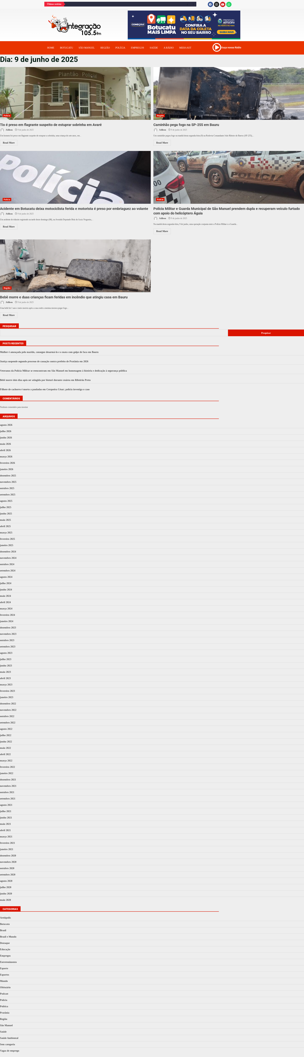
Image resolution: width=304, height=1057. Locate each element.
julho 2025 (5, 507)
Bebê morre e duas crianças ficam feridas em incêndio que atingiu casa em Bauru (75, 265)
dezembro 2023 (8, 627)
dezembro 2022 (8, 703)
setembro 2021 (7, 798)
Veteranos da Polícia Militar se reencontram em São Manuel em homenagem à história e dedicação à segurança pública (63, 370)
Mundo (4, 981)
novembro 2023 (8, 634)
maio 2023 (5, 672)
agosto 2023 (6, 653)
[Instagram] (216, 4)
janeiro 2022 (6, 773)
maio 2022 (5, 748)
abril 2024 (5, 602)
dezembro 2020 (8, 855)
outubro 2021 (7, 792)
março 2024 (6, 608)
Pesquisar (9, 326)
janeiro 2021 (6, 849)
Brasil (3, 930)
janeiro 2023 (6, 697)
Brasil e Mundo (8, 936)
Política (4, 1006)
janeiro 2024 (6, 621)
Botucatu (66, 47)
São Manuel (6, 1025)
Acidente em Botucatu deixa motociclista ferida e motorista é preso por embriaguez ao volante (75, 177)
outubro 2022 (7, 716)
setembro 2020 (7, 874)
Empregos (137, 47)
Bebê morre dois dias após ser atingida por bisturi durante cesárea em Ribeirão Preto (45, 380)
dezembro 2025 (8, 475)
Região (105, 47)
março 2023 (6, 684)
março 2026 (6, 456)
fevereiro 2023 (7, 691)
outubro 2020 (7, 868)
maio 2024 (5, 596)
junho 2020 (6, 893)
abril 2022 (5, 754)
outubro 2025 (7, 488)
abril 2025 (5, 526)
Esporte (4, 968)
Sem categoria (7, 1044)
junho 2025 (6, 513)
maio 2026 (5, 444)
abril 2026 (5, 450)
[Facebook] (210, 4)
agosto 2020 (6, 881)
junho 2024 (6, 589)
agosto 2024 (6, 577)
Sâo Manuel (87, 47)
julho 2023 (5, 659)
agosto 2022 (6, 729)
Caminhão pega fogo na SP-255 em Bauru (186, 125)
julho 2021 (5, 811)
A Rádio (169, 47)
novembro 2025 (8, 482)
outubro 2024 (7, 564)
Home (50, 47)
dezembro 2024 (8, 551)
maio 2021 (5, 824)
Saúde (154, 47)
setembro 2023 (7, 646)
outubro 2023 (7, 640)
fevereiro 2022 (7, 767)
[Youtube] (222, 4)
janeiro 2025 (6, 545)
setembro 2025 (7, 494)
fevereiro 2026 (7, 463)
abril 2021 (5, 830)
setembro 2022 (7, 722)
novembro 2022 (8, 710)
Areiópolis (5, 917)
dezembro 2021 (8, 779)
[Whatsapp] (229, 4)
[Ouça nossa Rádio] (216, 47)
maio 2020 (5, 900)
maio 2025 (5, 520)
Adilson (9, 130)
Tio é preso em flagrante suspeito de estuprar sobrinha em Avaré (75, 93)
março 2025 (6, 532)
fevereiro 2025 (7, 539)
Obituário (5, 987)
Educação (5, 949)
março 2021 (6, 836)
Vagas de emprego (9, 1050)
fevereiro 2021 (7, 843)
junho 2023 (6, 665)
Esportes (4, 974)
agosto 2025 (6, 501)
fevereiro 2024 (7, 615)
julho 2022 (5, 735)
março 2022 (6, 760)
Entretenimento (8, 962)
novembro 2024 (8, 558)
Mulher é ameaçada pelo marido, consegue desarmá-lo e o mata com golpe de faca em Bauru (49, 352)
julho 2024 (5, 583)
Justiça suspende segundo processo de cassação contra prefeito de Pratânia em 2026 (44, 361)
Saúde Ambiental (9, 1038)
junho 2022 (6, 741)
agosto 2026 (6, 425)
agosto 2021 (6, 805)
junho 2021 (6, 817)
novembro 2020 (8, 862)
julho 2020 (5, 887)
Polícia (120, 47)
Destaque (5, 943)
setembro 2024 (7, 570)
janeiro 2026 (6, 469)
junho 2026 (6, 437)
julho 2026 (5, 431)
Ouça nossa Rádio (231, 47)
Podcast (4, 993)
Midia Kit (185, 47)
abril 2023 (5, 678)
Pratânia (4, 1012)
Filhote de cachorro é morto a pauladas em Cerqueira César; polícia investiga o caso (45, 389)
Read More (9, 142)
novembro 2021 (8, 786)
